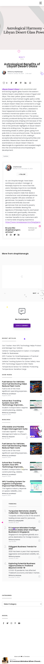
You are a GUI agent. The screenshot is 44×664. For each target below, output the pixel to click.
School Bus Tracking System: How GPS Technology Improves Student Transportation (13, 403)
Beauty (22, 57)
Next (34, 293)
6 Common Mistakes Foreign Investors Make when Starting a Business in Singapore (23, 530)
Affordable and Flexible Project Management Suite (26, 272)
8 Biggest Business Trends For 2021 (23, 548)
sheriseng (18, 575)
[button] (40, 3)
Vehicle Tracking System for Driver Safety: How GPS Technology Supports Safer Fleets (21, 362)
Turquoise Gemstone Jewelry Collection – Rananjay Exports (23, 512)
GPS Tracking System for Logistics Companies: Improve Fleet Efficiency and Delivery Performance (14, 484)
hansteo (17, 539)
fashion (5, 156)
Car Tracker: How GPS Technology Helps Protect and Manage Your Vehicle (21, 346)
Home (22, 59)
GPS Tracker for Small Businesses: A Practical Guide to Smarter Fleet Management (20, 357)
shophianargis (18, 71)
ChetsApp (27, 656)
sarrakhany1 (12, 393)
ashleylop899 (19, 520)
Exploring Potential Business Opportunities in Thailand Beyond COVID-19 (22, 565)
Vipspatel (19, 284)
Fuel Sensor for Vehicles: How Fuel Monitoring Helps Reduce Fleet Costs (14, 384)
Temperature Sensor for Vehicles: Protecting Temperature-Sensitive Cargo (20, 368)
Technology (22, 268)
